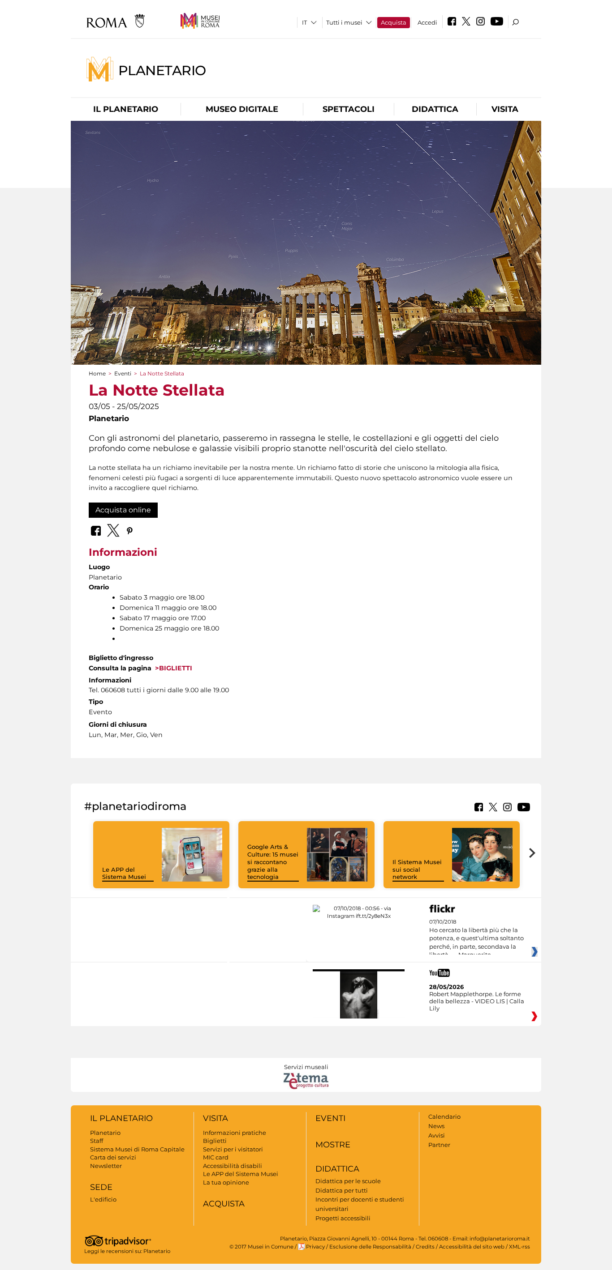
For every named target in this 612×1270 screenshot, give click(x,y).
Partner (439, 1144)
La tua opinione (226, 1182)
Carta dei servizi (113, 1157)
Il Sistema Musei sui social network (417, 869)
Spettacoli (349, 109)
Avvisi (436, 1135)
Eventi (122, 373)
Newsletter (106, 1165)
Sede (101, 1187)
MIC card (215, 1157)
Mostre (332, 1145)
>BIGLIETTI (171, 668)
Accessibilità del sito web (471, 1247)
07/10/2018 (476, 938)
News (436, 1125)
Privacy (315, 1247)
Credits (425, 1247)
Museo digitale (242, 109)
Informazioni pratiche (234, 1132)
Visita (504, 109)
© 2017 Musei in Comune (261, 1247)
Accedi (427, 22)
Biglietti (215, 1140)
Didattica (435, 109)
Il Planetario (125, 109)
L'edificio (103, 1199)
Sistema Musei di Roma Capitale (137, 1149)
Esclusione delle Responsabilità (370, 1247)
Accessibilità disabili (232, 1165)
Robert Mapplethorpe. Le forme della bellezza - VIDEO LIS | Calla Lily (476, 1001)
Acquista (393, 22)
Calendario (444, 1116)
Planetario (162, 70)
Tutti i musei (344, 22)
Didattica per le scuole (348, 1181)
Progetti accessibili (343, 1218)
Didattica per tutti (341, 1190)
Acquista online (123, 510)
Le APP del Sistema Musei (124, 873)
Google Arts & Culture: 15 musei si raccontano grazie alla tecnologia (272, 862)
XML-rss (519, 1247)
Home (97, 373)
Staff (96, 1140)
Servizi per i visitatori (233, 1149)
